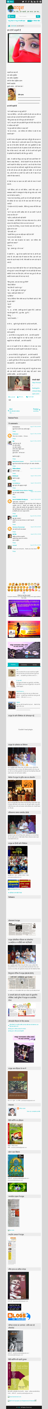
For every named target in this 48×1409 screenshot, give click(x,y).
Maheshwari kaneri (18, 461)
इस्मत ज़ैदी (15, 516)
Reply (14, 431)
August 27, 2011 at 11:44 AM (35, 426)
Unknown (15, 434)
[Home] (9, 26)
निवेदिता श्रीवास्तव (16, 468)
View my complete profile (33, 1111)
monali (15, 545)
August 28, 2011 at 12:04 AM (35, 515)
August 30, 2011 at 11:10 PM (35, 545)
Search (38, 16)
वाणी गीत (14, 534)
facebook (25, 1)
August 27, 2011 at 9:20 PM (36, 499)
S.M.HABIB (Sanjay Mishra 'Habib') (23, 490)
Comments (24, 664)
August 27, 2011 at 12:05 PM (35, 468)
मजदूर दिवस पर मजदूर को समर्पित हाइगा (9, 20)
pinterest (40, 1)
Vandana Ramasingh (19, 527)
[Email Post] (9, 400)
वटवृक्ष (19, 1407)
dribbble (37, 1)
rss (31, 1)
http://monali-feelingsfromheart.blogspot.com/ (36, 388)
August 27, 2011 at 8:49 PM (36, 491)
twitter (23, 1)
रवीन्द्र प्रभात (22, 1108)
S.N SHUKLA (16, 483)
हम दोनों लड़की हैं (14, 30)
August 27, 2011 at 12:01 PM (35, 461)
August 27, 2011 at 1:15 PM (36, 475)
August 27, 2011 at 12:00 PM (35, 441)
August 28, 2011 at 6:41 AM (36, 526)
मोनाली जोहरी (30, 396)
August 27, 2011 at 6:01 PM (36, 483)
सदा (13, 441)
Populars (13, 664)
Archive (35, 664)
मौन (17, 669)
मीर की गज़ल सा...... (21, 691)
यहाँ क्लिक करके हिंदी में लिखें (15, 892)
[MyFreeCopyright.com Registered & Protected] (21, 1400)
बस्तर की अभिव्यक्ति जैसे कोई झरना (20, 499)
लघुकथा (18, 702)
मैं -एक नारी (19, 680)
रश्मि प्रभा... (21, 396)
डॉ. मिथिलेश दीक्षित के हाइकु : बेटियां (32, 20)
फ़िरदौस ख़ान (15, 476)
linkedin (34, 1)
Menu (11, 1)
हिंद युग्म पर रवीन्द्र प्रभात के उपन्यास (17, 1028)
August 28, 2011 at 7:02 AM (36, 534)
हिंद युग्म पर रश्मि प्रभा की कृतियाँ (16, 1031)
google (28, 1)
